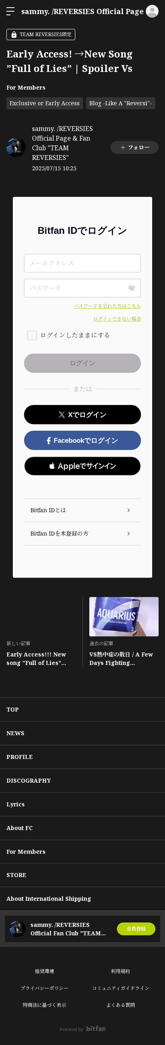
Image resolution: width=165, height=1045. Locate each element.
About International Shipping (48, 898)
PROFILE (19, 757)
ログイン (152, 11)
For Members (26, 87)
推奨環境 (44, 971)
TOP (12, 709)
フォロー (139, 147)
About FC (19, 828)
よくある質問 (120, 1005)
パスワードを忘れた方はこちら (107, 306)
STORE (16, 875)
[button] (82, 466)
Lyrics (15, 804)
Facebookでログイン (86, 440)
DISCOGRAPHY (28, 780)
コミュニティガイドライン (120, 988)
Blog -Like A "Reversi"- (120, 103)
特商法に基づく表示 (44, 1005)
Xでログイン (87, 415)
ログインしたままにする (75, 335)
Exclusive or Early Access (45, 103)
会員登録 (136, 928)
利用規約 (120, 971)
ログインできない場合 (117, 318)
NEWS (15, 733)
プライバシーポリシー (44, 988)
